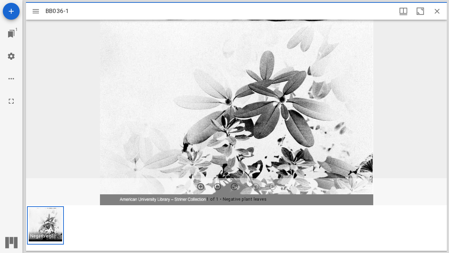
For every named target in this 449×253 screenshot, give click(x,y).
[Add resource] (11, 11)
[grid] (236, 228)
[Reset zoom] (234, 186)
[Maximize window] (420, 11)
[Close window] (437, 11)
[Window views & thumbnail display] (403, 11)
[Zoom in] (200, 186)
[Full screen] (11, 101)
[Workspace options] (11, 78)
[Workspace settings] (11, 56)
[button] (45, 225)
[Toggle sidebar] (35, 11)
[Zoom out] (217, 186)
